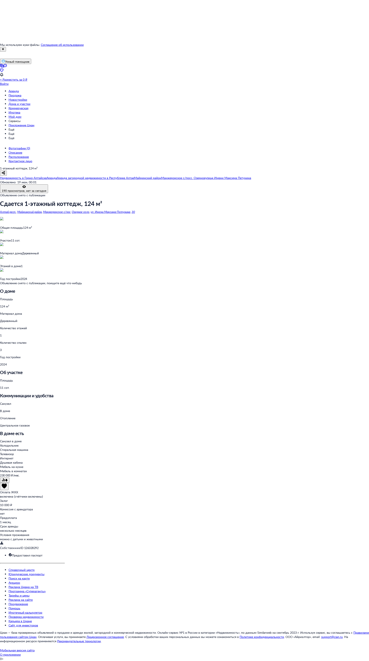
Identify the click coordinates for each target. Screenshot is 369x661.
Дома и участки (19, 104)
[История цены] (4, 480)
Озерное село (80, 212)
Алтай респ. (8, 212)
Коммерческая (18, 108)
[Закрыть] (3, 49)
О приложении (10, 654)
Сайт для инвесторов (23, 625)
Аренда (14, 91)
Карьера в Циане (20, 621)
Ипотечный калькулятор (25, 612)
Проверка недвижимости (26, 617)
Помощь (14, 608)
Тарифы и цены (19, 595)
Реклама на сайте (21, 600)
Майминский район (29, 212)
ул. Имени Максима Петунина (110, 212)
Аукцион (14, 583)
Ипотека (14, 112)
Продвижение (18, 604)
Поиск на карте (19, 578)
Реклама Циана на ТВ (23, 587)
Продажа (15, 95)
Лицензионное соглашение (105, 637)
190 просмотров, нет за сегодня (24, 191)
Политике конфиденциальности (262, 637)
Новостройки (18, 100)
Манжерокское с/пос (56, 212)
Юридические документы (26, 574)
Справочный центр (22, 570)
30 (133, 212)
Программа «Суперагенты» (27, 591)
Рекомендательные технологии (79, 641)
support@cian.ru (332, 637)
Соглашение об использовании (62, 45)
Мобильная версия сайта (17, 650)
